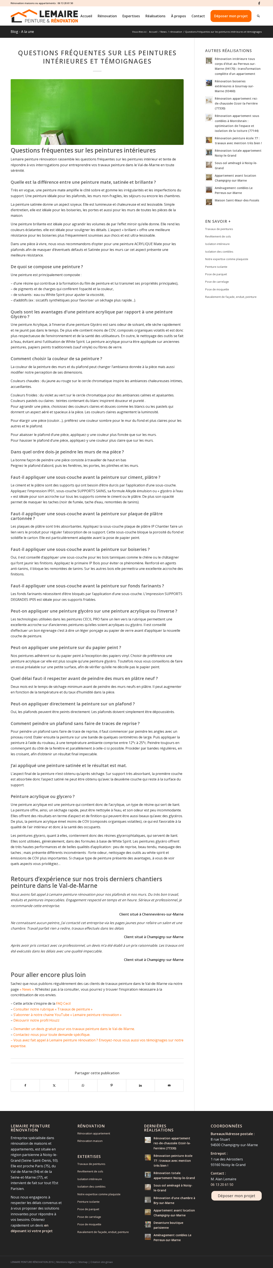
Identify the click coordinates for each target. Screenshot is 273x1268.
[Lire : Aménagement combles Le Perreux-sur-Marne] (209, 190)
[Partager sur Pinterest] (111, 1085)
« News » (27, 989)
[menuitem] (86, 16)
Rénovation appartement (93, 1133)
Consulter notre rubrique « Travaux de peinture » (53, 1009)
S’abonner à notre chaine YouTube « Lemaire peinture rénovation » (67, 1014)
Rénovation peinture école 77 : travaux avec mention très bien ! (173, 1161)
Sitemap (83, 1262)
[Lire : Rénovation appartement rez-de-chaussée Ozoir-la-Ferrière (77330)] (209, 100)
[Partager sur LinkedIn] (140, 1085)
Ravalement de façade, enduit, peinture (231, 297)
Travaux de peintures (219, 229)
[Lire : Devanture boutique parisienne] (148, 1224)
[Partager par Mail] (169, 1085)
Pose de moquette (217, 289)
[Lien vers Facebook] (259, 3)
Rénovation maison (90, 1141)
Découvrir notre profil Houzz (36, 1020)
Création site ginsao (101, 1262)
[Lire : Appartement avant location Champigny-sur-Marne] (209, 177)
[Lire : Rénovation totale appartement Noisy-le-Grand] (209, 152)
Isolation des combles (219, 251)
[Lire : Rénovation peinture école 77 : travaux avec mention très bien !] (209, 140)
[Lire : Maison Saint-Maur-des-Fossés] (209, 202)
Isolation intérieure (217, 244)
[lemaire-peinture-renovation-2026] (44, 16)
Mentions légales (66, 1262)
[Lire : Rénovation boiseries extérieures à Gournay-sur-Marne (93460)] (209, 83)
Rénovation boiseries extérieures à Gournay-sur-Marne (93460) (234, 86)
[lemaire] (97, 112)
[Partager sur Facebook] (25, 1085)
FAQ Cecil (63, 1003)
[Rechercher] (258, 16)
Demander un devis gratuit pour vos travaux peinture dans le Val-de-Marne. (74, 1028)
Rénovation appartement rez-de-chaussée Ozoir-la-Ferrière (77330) (236, 103)
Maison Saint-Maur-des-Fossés (237, 200)
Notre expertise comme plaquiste (226, 259)
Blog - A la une (22, 31)
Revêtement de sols (218, 236)
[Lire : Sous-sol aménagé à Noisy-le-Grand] (209, 165)
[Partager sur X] (54, 1085)
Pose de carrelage (217, 282)
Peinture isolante (216, 267)
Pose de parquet (216, 274)
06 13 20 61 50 (65, 3)
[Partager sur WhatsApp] (83, 1085)
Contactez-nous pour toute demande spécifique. (51, 1034)
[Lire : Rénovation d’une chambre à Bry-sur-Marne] (148, 1200)
